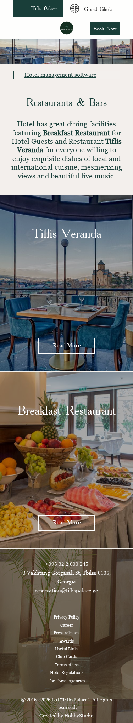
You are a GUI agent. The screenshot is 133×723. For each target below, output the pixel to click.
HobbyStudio (79, 715)
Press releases (66, 633)
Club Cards (66, 656)
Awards (67, 641)
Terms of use (67, 664)
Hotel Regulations (66, 672)
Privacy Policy (66, 617)
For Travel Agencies (66, 680)
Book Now (104, 28)
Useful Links (66, 649)
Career (66, 625)
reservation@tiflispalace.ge (66, 590)
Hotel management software (60, 75)
